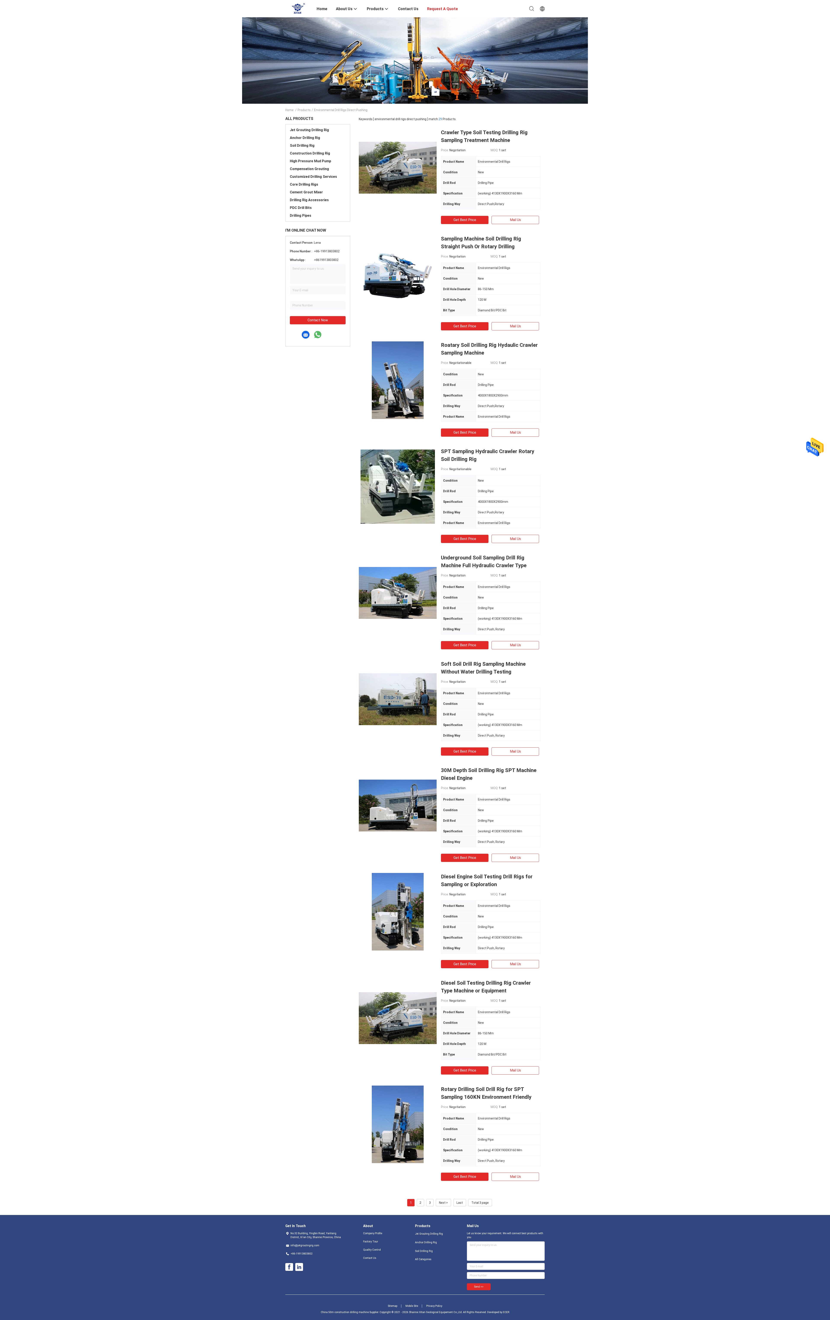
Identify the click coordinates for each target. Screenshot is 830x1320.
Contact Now (318, 320)
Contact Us (369, 1257)
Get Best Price (464, 220)
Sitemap (392, 1305)
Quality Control (372, 1249)
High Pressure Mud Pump (310, 161)
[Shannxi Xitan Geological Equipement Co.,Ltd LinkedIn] (299, 1267)
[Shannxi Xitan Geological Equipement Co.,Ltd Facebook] (289, 1267)
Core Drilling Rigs (304, 184)
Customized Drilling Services (313, 177)
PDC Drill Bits (301, 208)
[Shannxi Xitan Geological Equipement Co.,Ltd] (298, 8)
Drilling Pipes (300, 215)
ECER (506, 1312)
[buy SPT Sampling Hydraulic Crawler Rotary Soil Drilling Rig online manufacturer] (398, 486)
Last (459, 1202)
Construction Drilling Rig (310, 153)
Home (289, 110)
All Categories (423, 1259)
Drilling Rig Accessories (309, 200)
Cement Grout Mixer (306, 192)
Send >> (479, 1286)
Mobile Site (411, 1305)
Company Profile (372, 1233)
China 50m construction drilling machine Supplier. (350, 1312)
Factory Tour (370, 1241)
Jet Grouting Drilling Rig (309, 130)
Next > (443, 1202)
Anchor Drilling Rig (305, 138)
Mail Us (515, 220)
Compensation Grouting (309, 169)
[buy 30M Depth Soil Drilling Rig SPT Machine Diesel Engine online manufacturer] (398, 805)
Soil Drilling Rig (302, 145)
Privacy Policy (434, 1305)
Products (304, 110)
